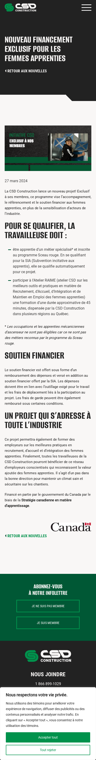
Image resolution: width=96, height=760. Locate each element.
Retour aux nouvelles (27, 71)
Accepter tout (48, 737)
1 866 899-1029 (48, 684)
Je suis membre (48, 623)
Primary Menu (86, 7)
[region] (48, 723)
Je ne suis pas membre (48, 606)
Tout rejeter (48, 750)
